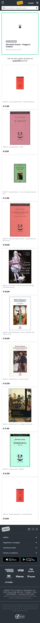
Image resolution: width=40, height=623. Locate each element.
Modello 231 (8, 596)
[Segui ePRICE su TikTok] (36, 529)
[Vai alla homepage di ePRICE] (6, 529)
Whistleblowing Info (24, 598)
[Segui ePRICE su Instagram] (29, 529)
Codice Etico (19, 596)
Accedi (30, 3)
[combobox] (20, 8)
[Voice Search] (36, 8)
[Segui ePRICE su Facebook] (33, 529)
